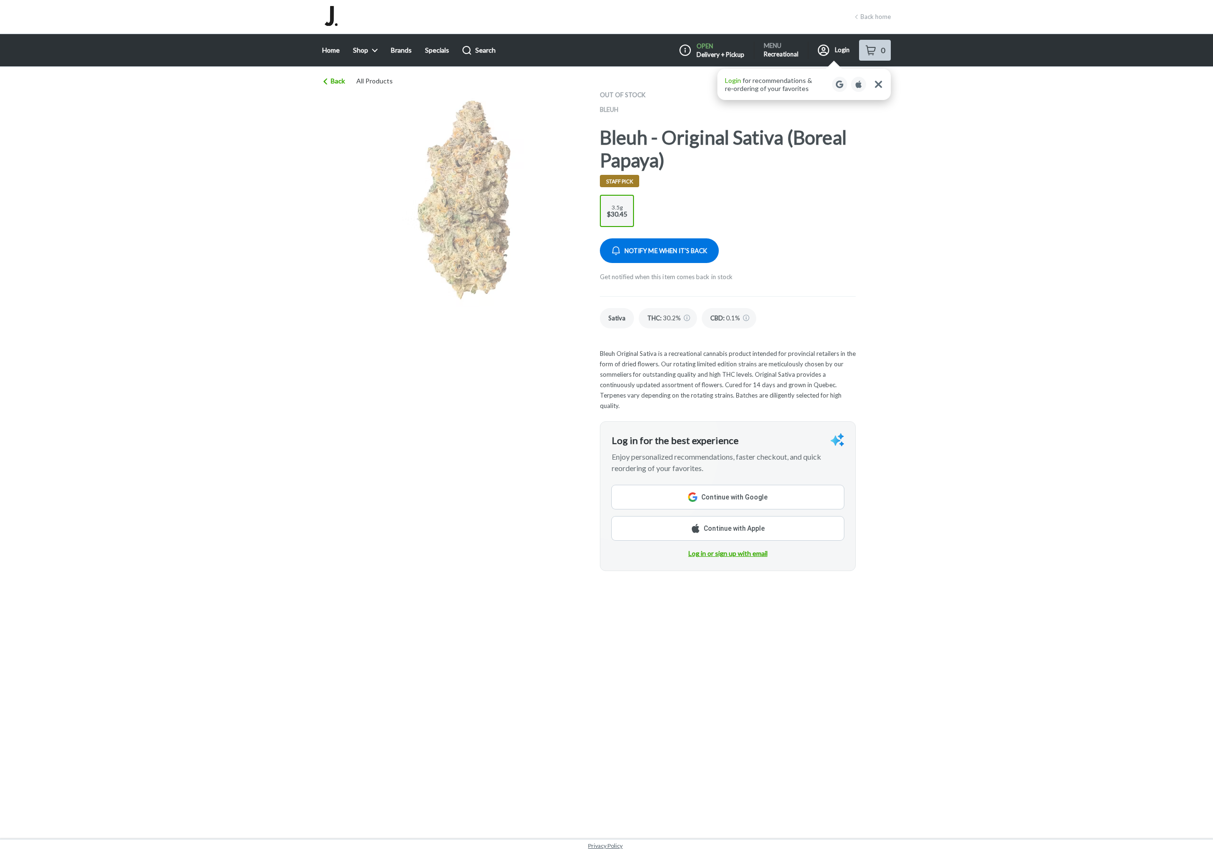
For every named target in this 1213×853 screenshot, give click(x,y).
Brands (401, 50)
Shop (360, 50)
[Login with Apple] (858, 84)
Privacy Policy (605, 845)
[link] (617, 318)
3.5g (617, 211)
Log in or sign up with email (728, 553)
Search (485, 50)
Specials (437, 50)
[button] (804, 84)
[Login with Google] (839, 84)
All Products (374, 81)
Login (842, 50)
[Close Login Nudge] (878, 84)
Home (331, 50)
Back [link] (338, 81)
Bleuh (609, 109)
